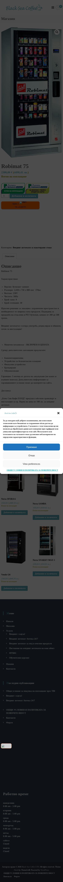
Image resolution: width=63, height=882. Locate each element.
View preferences (31, 464)
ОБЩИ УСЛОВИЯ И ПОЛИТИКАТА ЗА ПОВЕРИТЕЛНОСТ (32, 470)
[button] (58, 413)
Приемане (31, 447)
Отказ (31, 455)
